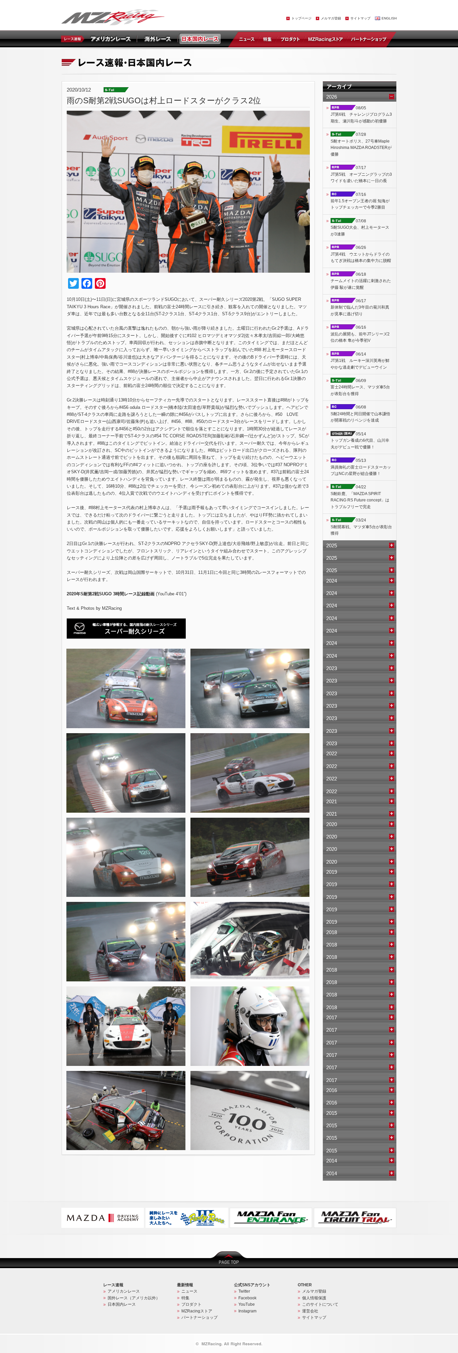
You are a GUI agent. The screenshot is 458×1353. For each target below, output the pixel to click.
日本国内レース (122, 1304)
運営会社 (310, 1311)
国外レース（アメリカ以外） (134, 1298)
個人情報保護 (314, 1298)
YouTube (246, 1304)
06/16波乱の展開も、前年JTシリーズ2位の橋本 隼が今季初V (360, 334)
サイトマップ (360, 18)
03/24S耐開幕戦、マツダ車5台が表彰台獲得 (361, 527)
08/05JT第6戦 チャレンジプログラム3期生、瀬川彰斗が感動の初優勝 (361, 114)
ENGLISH (389, 18)
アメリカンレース (124, 1291)
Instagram (247, 1311)
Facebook (247, 1298)
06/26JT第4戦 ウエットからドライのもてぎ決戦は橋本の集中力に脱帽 (361, 254)
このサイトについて (320, 1304)
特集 (267, 39)
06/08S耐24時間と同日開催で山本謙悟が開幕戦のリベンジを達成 (360, 414)
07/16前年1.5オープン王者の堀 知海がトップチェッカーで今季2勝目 (360, 201)
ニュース (248, 39)
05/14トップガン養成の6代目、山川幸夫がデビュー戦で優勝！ (360, 440)
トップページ (301, 18)
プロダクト (290, 39)
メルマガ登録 (331, 18)
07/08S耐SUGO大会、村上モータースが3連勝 (360, 227)
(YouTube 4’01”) (126, 593)
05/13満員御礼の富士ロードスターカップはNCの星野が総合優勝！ (361, 467)
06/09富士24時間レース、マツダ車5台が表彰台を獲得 (360, 387)
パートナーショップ (368, 39)
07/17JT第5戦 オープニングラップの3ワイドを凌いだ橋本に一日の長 (361, 174)
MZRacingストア (325, 39)
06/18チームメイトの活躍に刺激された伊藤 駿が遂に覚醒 (361, 281)
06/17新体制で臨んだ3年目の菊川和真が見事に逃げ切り (360, 307)
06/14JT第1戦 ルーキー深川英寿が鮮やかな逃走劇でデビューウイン (360, 361)
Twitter (244, 1291)
